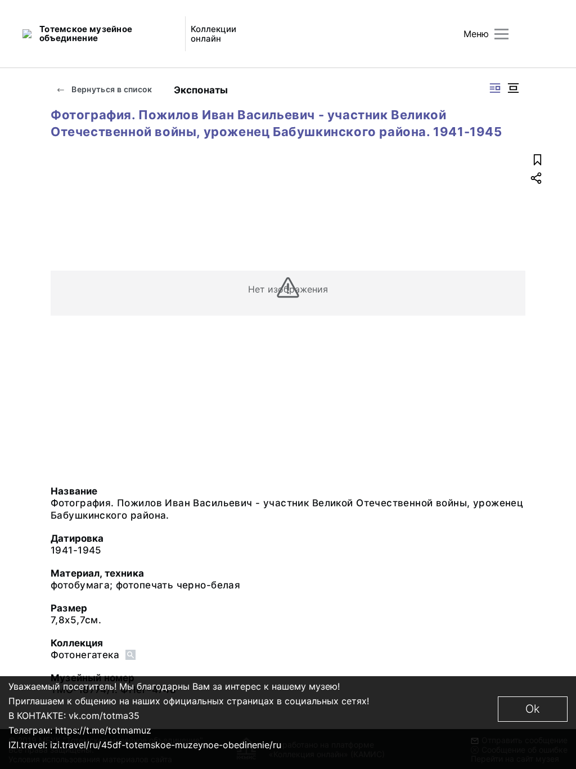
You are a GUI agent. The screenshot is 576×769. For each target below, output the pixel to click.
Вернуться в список (111, 89)
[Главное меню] (501, 34)
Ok (532, 709)
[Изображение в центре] (513, 88)
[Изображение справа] (495, 88)
